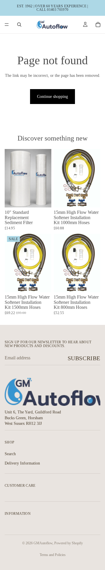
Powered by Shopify (68, 543)
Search (10, 454)
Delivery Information (22, 463)
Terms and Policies (53, 555)
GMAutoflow (43, 543)
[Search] (19, 24)
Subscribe (84, 358)
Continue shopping (52, 96)
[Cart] (98, 24)
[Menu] (6, 24)
